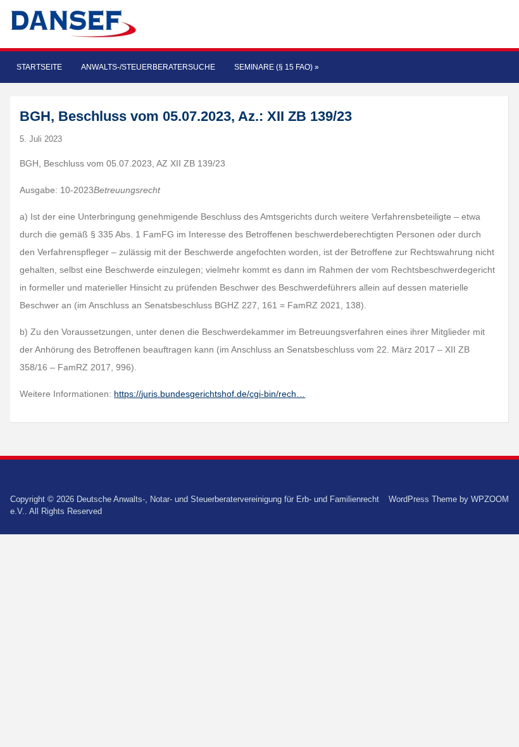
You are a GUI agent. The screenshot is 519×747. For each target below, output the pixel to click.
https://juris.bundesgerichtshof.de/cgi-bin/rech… (209, 394)
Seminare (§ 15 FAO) (276, 67)
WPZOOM (490, 499)
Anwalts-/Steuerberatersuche (148, 67)
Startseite (39, 67)
